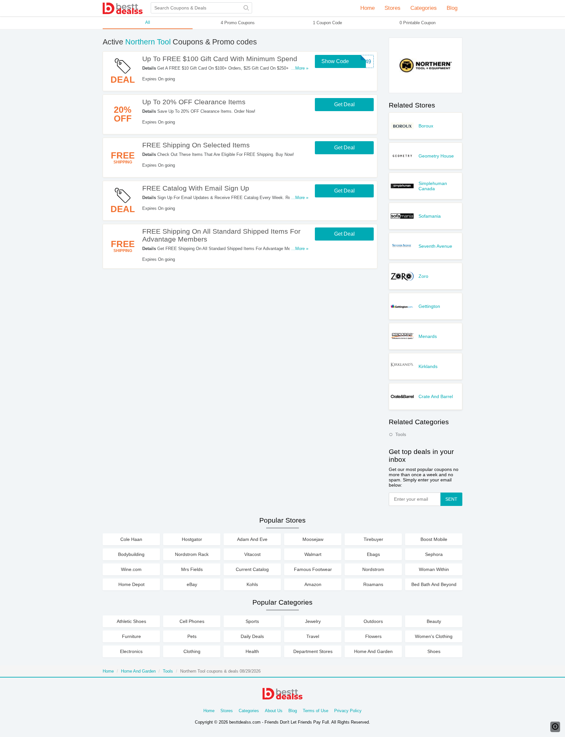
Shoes (433, 651)
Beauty (434, 621)
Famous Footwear (313, 569)
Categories (249, 710)
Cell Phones (192, 621)
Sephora (434, 554)
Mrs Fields (192, 569)
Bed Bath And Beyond (433, 584)
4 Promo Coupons (238, 22)
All (147, 22)
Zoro (423, 276)
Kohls (252, 584)
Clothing (191, 651)
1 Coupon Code (327, 22)
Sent (451, 499)
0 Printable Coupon (418, 22)
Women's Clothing (434, 636)
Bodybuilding (131, 554)
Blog (452, 8)
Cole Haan (131, 539)
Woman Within (434, 569)
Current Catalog (252, 569)
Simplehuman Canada (433, 186)
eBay (192, 584)
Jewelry (313, 621)
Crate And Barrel (436, 396)
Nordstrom (373, 569)
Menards (428, 336)
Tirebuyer (373, 539)
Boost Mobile (433, 539)
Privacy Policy (348, 710)
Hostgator (192, 539)
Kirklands (428, 366)
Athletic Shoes (131, 621)
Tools (400, 434)
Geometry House (436, 156)
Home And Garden (373, 651)
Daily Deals (252, 636)
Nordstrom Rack (192, 554)
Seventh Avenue (435, 246)
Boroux (426, 125)
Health (252, 651)
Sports (252, 621)
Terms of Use (315, 710)
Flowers (373, 636)
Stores (226, 710)
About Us (273, 710)
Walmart (312, 554)
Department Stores (313, 651)
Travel (312, 636)
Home (367, 8)
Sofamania (430, 216)
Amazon (312, 584)
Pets (192, 636)
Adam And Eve (252, 539)
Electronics (131, 651)
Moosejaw (312, 539)
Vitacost (252, 554)
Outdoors (373, 621)
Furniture (131, 636)
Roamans (373, 584)
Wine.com (131, 569)
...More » (299, 68)
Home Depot (131, 584)
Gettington (429, 306)
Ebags (373, 554)
